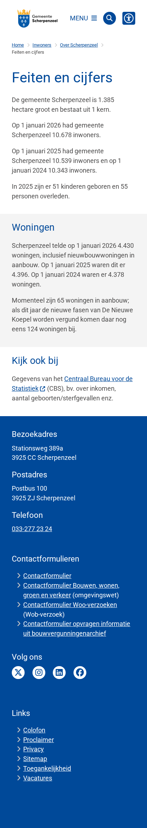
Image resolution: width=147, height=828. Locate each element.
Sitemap (35, 758)
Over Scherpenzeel (79, 45)
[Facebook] (80, 672)
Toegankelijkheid (47, 768)
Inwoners (41, 45)
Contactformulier (47, 575)
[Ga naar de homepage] (38, 18)
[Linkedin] (59, 672)
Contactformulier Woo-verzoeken (70, 604)
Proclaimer (38, 739)
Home (18, 45)
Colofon (34, 730)
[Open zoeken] (109, 18)
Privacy (33, 749)
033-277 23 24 (32, 529)
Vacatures (37, 778)
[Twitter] (18, 672)
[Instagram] (38, 672)
